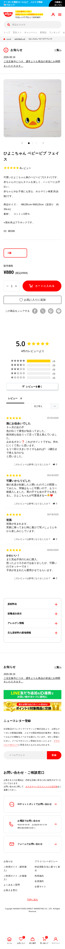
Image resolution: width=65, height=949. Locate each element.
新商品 (43, 32)
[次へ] (43, 143)
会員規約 (39, 881)
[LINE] (58, 311)
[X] (43, 311)
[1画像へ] (29, 143)
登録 (54, 755)
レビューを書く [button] (34, 386)
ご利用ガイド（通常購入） (15, 869)
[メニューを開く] (59, 14)
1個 (9, 253)
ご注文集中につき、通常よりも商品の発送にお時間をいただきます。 (32, 680)
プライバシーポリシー (46, 861)
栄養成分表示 (15, 613)
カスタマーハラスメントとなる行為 (41, 786)
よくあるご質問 (12, 885)
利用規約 (39, 876)
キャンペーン (30, 32)
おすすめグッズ (20, 39)
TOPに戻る (32, 899)
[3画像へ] (36, 143)
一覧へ (57, 50)
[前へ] (22, 143)
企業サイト (40, 886)
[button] (55, 464)
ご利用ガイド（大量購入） (15, 878)
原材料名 (12, 604)
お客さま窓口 (11, 890)
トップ (7, 32)
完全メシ (17, 32)
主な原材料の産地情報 (19, 632)
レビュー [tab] (13, 398)
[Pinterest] (50, 311)
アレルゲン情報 (16, 623)
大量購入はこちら (58, 3)
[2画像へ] (32, 143)
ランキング (54, 32)
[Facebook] (35, 311)
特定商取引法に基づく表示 (47, 869)
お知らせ (8, 861)
